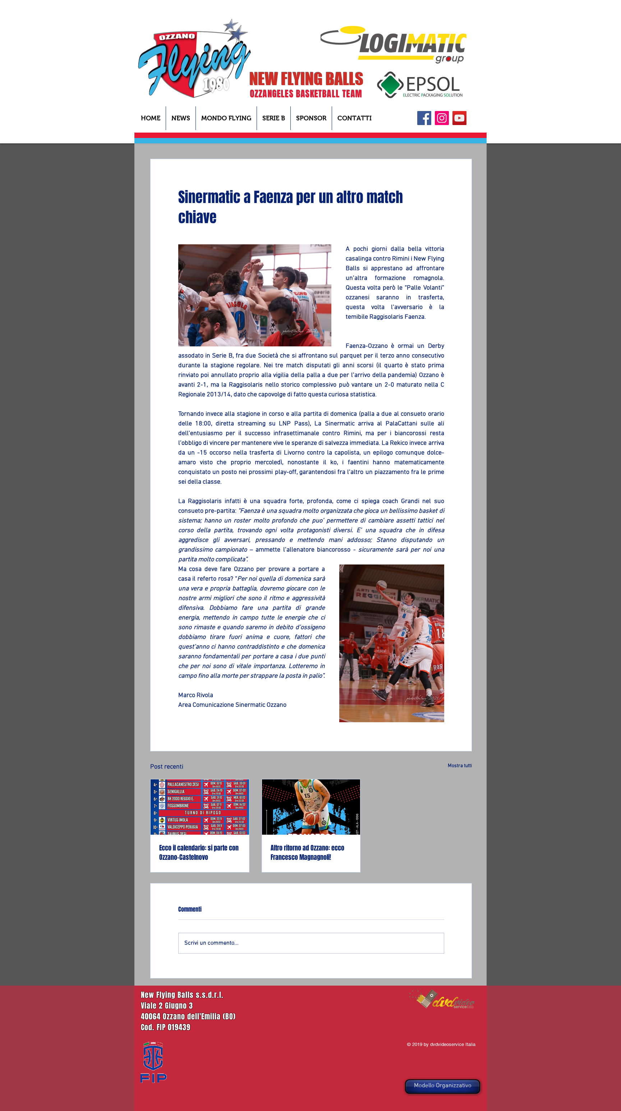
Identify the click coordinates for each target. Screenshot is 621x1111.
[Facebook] (424, 118)
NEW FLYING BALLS (306, 78)
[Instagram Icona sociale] (442, 118)
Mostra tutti (460, 766)
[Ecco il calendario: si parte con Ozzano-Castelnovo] (200, 807)
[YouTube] (459, 118)
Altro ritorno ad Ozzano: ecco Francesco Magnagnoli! (307, 852)
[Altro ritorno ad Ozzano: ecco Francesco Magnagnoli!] (311, 807)
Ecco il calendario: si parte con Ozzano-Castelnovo (199, 852)
